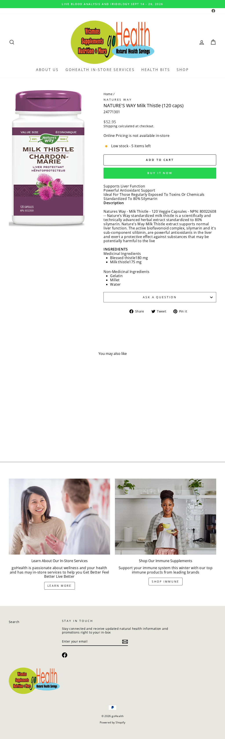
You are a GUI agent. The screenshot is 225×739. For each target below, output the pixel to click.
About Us (47, 69)
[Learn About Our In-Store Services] (59, 517)
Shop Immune (165, 581)
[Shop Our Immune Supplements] (165, 517)
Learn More (59, 586)
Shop (183, 69)
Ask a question (160, 297)
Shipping (110, 126)
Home (107, 94)
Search (14, 622)
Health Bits (155, 69)
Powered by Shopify (112, 722)
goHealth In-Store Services (100, 69)
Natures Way (117, 100)
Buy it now (159, 173)
